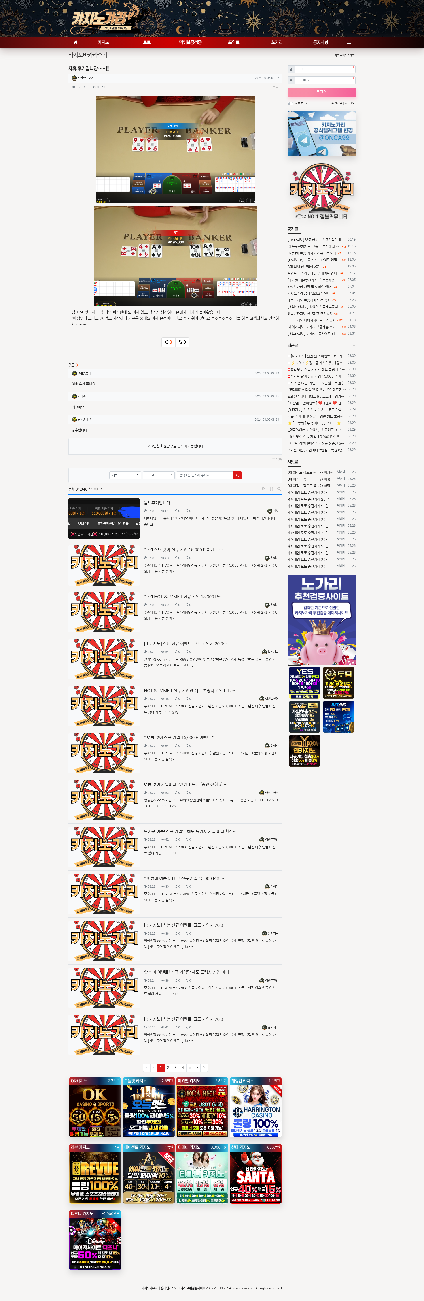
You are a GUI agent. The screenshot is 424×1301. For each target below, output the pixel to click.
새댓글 (293, 462)
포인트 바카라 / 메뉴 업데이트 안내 (312, 273)
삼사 (275, 511)
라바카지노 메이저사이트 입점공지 (312, 320)
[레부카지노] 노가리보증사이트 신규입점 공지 (314, 334)
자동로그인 (301, 103)
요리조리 (83, 396)
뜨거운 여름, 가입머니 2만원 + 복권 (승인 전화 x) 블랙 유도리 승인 (318, 383)
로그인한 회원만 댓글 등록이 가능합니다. (175, 446)
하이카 (274, 558)
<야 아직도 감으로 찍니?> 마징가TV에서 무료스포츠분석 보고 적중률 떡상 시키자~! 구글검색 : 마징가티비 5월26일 (311, 472)
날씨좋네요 (84, 419)
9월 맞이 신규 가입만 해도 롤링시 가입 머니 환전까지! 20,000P (318, 370)
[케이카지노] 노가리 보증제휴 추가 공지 (314, 327)
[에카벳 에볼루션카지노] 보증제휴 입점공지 (314, 280)
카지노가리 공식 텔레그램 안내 (309, 293)
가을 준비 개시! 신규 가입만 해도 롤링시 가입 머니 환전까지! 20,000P (317, 417)
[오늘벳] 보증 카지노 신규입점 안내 (312, 253)
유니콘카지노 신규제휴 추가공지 (310, 314)
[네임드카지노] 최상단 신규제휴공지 (313, 307)
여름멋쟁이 (84, 373)
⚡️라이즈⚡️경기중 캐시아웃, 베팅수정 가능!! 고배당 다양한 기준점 (318, 363)
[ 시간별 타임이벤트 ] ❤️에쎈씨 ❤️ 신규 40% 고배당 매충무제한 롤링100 (317, 403)
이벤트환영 (271, 699)
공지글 (293, 229)
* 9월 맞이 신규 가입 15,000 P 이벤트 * (316, 437)
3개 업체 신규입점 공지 (304, 267)
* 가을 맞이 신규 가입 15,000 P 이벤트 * (318, 376)
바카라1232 (85, 78)
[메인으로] (75, 42)
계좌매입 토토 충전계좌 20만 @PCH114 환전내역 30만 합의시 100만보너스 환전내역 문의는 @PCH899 (311, 492)
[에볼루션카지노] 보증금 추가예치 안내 (314, 247)
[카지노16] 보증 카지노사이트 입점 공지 (314, 260)
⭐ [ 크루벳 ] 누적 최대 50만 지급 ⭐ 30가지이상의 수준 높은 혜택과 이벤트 (317, 423)
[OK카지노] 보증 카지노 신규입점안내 (314, 240)
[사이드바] (349, 42)
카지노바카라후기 (345, 55)
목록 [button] (275, 87)
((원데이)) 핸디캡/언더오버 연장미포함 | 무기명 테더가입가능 (317, 390)
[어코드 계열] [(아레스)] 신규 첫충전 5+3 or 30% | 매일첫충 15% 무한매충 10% (317, 443)
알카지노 (273, 652)
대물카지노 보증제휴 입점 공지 (309, 300)
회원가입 (337, 103)
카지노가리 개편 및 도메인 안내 (309, 287)
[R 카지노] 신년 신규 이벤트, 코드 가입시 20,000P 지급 (318, 356)
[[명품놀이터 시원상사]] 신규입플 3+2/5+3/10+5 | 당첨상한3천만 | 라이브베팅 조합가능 (317, 430)
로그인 (321, 92)
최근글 (293, 345)
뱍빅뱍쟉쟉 (271, 793)
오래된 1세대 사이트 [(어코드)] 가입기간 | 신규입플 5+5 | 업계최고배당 (317, 397)
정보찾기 (350, 103)
